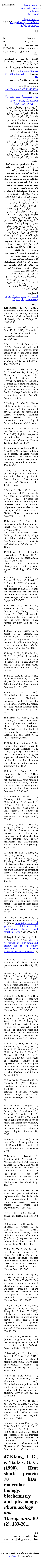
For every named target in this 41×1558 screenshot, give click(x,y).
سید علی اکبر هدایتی (27, 100)
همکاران (34, 11)
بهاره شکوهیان (30, 96)
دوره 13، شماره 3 (29, 71)
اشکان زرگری (22, 103)
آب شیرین (33, 296)
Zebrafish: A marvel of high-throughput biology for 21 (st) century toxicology (21, 944)
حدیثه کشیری (13, 96)
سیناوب (13, 1555)
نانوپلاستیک (18, 299)
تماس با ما (33, 14)
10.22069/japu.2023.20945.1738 (21, 89)
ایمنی (23, 296)
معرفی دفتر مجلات (29, 8)
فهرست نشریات (30, 5)
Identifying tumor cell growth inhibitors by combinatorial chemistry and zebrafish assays (21, 927)
